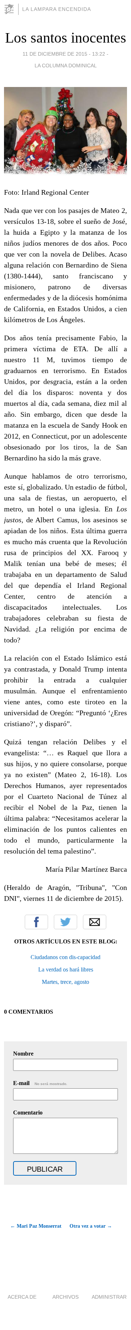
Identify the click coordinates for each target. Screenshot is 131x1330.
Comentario (28, 1112)
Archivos (65, 1297)
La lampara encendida (56, 9)
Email (94, 922)
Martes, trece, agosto (65, 982)
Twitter (65, 922)
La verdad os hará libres (65, 969)
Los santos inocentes (65, 37)
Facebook (36, 922)
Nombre (23, 1053)
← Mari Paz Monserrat (35, 1226)
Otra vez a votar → (91, 1226)
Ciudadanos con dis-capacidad (65, 957)
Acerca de (22, 1297)
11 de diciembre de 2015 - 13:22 (64, 54)
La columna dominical (66, 65)
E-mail (40, 1083)
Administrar (109, 1297)
